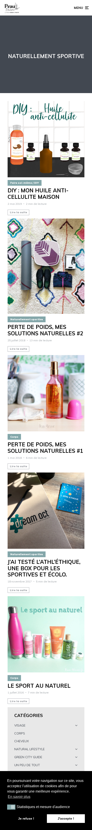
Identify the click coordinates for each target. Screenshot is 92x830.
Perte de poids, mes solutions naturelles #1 (45, 447)
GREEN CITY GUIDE (28, 757)
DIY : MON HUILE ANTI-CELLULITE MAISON (38, 193)
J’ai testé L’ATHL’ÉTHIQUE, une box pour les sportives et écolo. (44, 568)
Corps (14, 436)
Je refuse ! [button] (26, 818)
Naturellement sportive (26, 319)
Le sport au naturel (39, 686)
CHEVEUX (21, 741)
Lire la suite (18, 212)
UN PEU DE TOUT (27, 765)
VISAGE (19, 725)
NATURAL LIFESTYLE (29, 749)
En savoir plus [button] (19, 797)
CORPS (19, 733)
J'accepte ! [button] (66, 818)
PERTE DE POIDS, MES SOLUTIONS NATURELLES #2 (45, 330)
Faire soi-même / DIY (24, 182)
